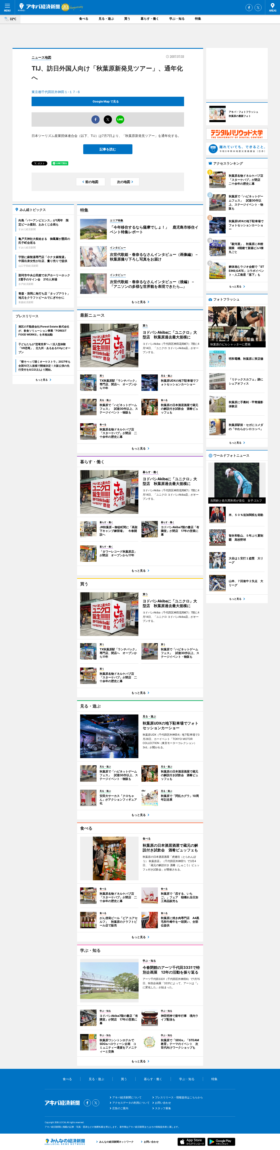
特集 (198, 18)
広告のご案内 (120, 1108)
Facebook (249, 7)
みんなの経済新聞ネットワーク (65, 1142)
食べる (83, 18)
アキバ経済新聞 (39, 7)
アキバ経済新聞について (127, 1097)
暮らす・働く (150, 18)
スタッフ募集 (163, 1108)
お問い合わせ (163, 1102)
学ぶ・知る (177, 18)
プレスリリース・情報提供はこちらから (179, 1097)
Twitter (258, 7)
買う (127, 18)
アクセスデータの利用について (131, 1102)
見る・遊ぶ (106, 18)
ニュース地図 (41, 57)
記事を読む (108, 149)
